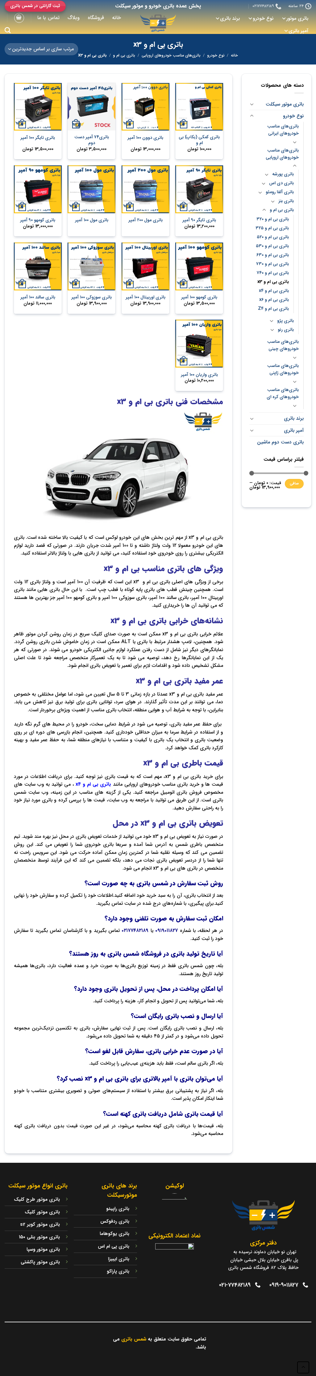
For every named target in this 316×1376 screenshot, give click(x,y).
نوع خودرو (263, 18)
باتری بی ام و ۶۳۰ (272, 255)
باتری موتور (297, 18)
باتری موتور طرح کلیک (37, 1199)
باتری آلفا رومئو (280, 192)
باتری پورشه (283, 174)
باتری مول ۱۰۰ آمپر (91, 220)
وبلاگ (74, 18)
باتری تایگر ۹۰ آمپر (199, 220)
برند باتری (230, 18)
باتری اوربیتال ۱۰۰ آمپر (145, 298)
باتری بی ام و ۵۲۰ (273, 237)
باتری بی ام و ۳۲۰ (272, 219)
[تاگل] (251, 104)
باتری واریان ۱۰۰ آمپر (199, 375)
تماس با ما (48, 18)
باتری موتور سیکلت (285, 104)
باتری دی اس (281, 183)
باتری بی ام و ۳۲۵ (272, 228)
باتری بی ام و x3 (273, 281)
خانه (116, 18)
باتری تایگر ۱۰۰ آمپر (37, 138)
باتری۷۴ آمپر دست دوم (91, 140)
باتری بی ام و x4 (274, 290)
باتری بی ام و (124, 55)
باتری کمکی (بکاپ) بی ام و (199, 140)
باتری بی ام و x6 (274, 299)
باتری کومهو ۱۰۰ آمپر (199, 298)
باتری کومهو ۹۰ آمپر (37, 220)
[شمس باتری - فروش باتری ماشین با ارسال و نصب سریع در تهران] (158, 23)
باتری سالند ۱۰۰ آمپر (37, 298)
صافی (294, 483)
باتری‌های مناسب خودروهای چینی (283, 345)
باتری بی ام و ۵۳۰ (272, 246)
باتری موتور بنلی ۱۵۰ (39, 1237)
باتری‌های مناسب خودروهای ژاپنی (283, 369)
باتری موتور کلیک (42, 1212)
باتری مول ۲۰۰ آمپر (145, 220)
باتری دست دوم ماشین (280, 442)
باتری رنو (286, 329)
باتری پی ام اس (113, 1246)
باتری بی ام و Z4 (273, 308)
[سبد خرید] (19, 18)
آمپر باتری (298, 31)
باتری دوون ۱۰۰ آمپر (145, 138)
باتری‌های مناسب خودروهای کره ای (283, 393)
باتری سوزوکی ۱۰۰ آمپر (91, 298)
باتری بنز (286, 201)
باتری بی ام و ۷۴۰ (273, 272)
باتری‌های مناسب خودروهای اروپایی (171, 55)
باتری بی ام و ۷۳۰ (272, 264)
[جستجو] (7, 30)
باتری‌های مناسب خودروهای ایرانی (283, 130)
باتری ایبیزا (118, 1259)
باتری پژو (285, 320)
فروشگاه (96, 18)
